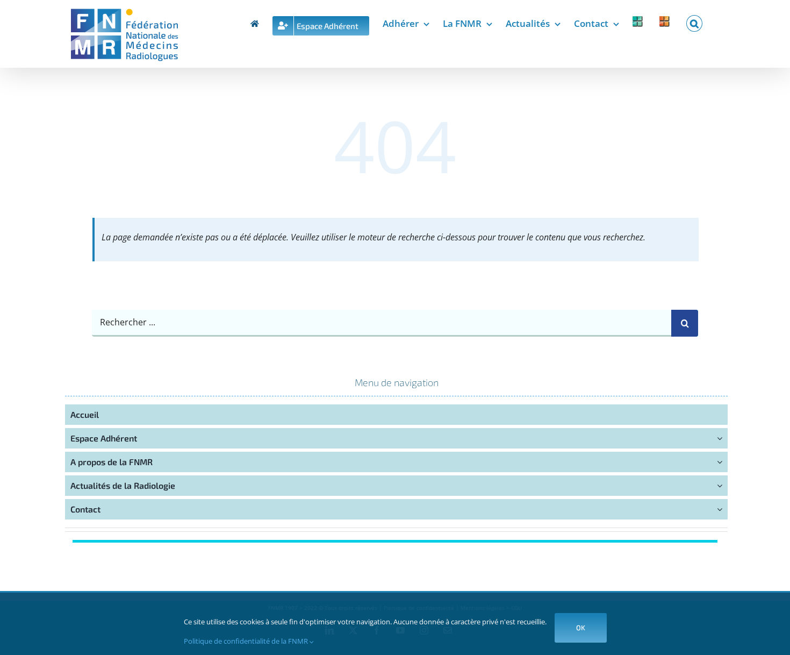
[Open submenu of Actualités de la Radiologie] (722, 485)
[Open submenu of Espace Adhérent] (722, 438)
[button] (694, 21)
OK (580, 627)
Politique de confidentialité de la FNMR (247, 641)
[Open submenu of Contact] (722, 509)
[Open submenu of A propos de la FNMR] (722, 462)
